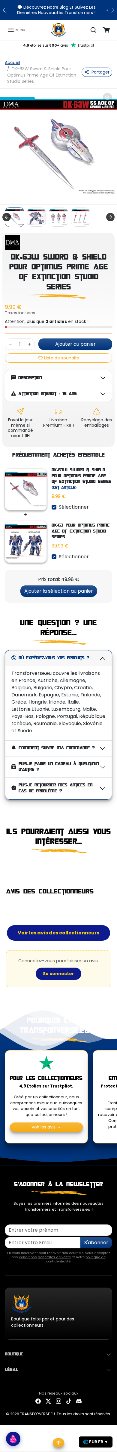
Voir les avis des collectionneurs (58, 932)
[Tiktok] (69, 1401)
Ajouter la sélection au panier (58, 591)
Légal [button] (11, 1370)
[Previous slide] (7, 866)
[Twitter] (48, 1401)
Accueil (12, 62)
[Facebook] (38, 1401)
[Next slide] (110, 217)
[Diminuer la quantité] (10, 344)
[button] (16, 30)
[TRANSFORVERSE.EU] (59, 29)
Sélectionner (74, 507)
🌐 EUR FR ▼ (95, 1442)
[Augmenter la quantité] (29, 344)
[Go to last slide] (6, 217)
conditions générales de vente (45, 1257)
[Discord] (79, 1401)
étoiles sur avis (58, 45)
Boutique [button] (14, 1354)
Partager (101, 72)
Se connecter (58, 974)
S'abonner (96, 1242)
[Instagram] (58, 1401)
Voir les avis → (46, 1127)
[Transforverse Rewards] (13, 1439)
